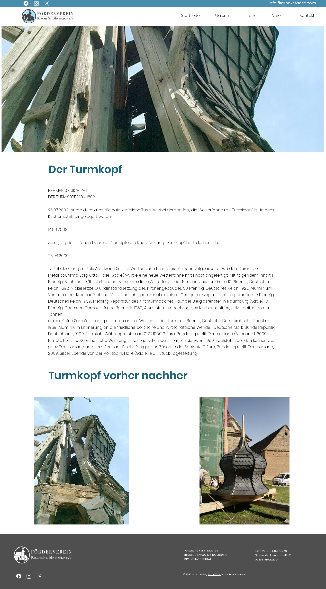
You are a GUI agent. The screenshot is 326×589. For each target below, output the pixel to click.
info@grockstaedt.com (292, 3)
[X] (47, 3)
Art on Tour (214, 574)
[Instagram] (36, 3)
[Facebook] (26, 3)
